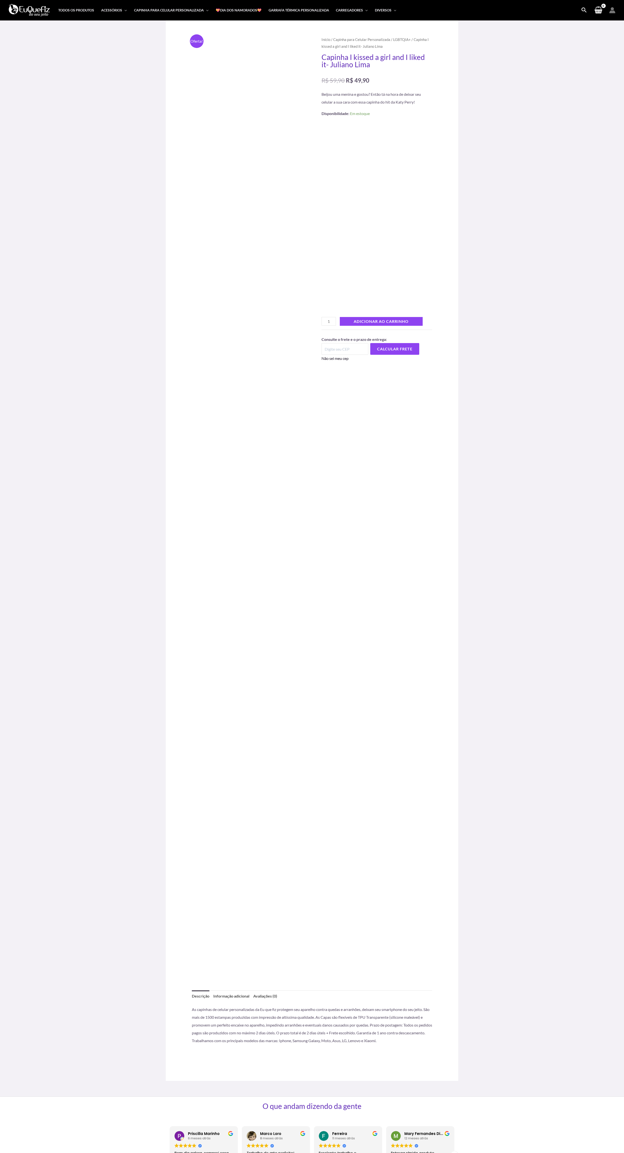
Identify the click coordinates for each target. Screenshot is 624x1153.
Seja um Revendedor (241, 512)
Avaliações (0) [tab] (265, 223)
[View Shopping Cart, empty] (598, 10)
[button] (124, 10)
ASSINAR (380, 567)
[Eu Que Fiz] (29, 9)
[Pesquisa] (379, 645)
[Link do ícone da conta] (612, 10)
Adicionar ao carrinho (381, 151)
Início (326, 39)
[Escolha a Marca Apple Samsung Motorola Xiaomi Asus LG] (376, 134)
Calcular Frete (394, 178)
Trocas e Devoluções (241, 491)
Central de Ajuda (238, 498)
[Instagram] (412, 619)
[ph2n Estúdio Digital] (330, 619)
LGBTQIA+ (402, 39)
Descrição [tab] (200, 223)
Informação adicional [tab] (231, 223)
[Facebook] (402, 619)
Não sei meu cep (335, 188)
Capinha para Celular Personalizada (361, 39)
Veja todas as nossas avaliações (312, 425)
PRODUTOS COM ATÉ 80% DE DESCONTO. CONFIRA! (312, 446)
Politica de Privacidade (243, 505)
